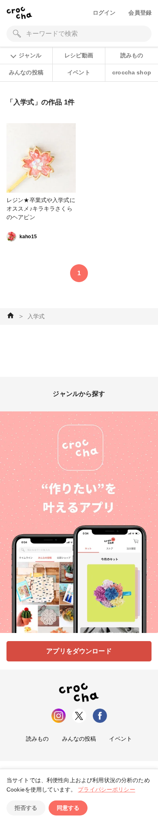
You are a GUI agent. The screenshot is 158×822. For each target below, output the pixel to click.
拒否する (26, 808)
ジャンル (30, 55)
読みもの (131, 55)
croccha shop (131, 72)
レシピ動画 (78, 55)
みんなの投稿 (26, 72)
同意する (68, 808)
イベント (78, 72)
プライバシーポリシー (106, 789)
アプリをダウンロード (79, 651)
